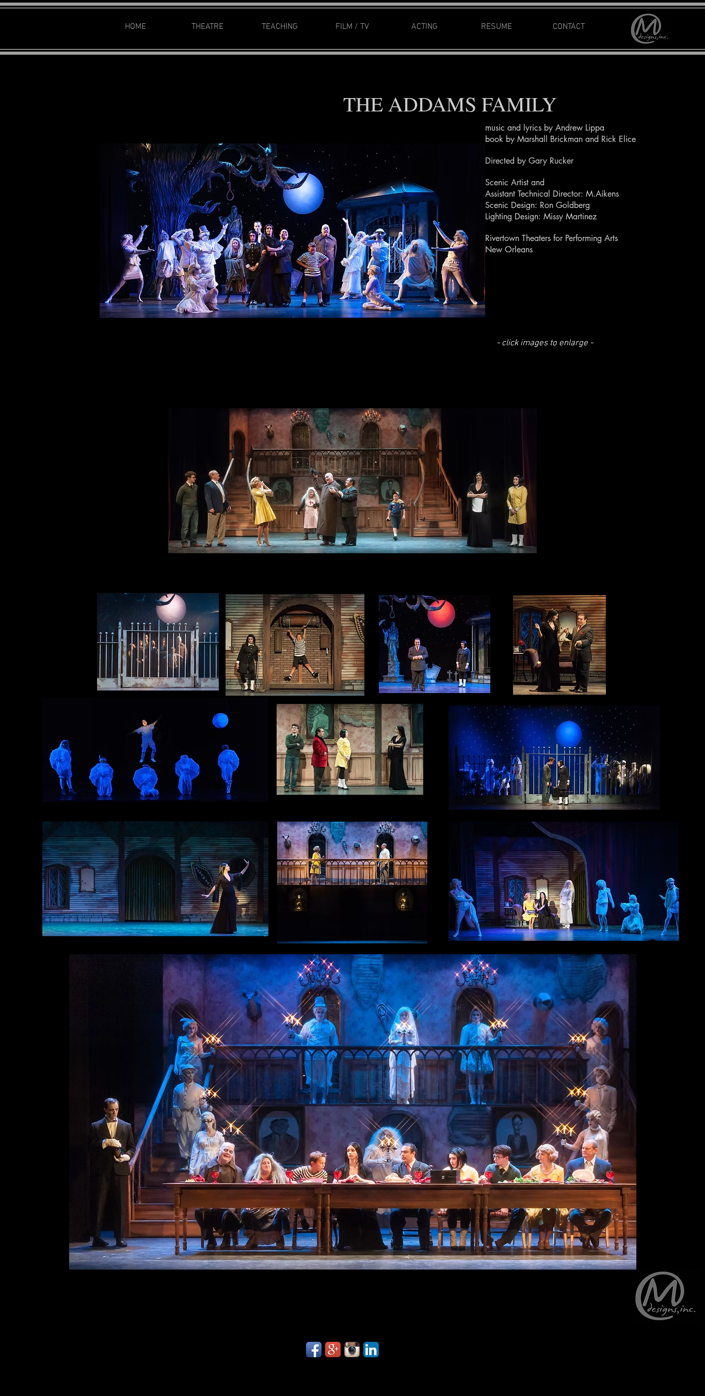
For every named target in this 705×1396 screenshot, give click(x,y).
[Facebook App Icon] (314, 1349)
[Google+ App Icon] (333, 1349)
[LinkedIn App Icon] (371, 1349)
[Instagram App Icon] (352, 1349)
